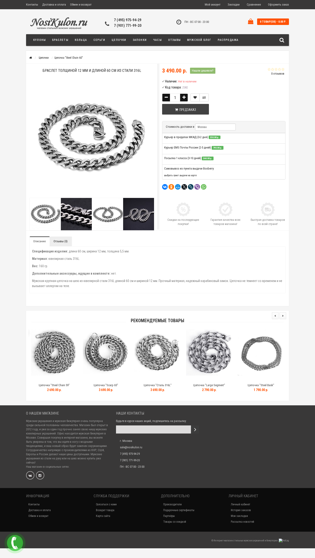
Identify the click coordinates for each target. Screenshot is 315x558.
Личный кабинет (240, 504)
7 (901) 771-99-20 (127, 25)
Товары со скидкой (174, 521)
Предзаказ (187, 110)
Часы (157, 40)
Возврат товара (105, 510)
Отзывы (174, 40)
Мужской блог (199, 40)
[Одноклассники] (171, 187)
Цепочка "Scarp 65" (105, 385)
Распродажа (228, 40)
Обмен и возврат (81, 4)
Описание (39, 241)
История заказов (241, 510)
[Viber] (197, 187)
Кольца (81, 40)
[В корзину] (42, 379)
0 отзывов (277, 73)
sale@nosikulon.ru (131, 447)
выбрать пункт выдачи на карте (180, 175)
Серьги (99, 40)
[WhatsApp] (203, 187)
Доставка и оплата (54, 4)
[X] (184, 187)
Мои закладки (239, 516)
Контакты (32, 4)
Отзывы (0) (60, 241)
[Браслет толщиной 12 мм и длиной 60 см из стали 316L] (45, 214)
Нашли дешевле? (203, 70)
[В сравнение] (204, 97)
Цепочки (119, 40)
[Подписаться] (195, 429)
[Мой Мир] (178, 187)
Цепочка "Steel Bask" (260, 385)
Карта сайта (103, 516)
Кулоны (39, 40)
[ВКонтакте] (165, 187)
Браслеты (60, 40)
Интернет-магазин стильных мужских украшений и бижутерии (246, 540)
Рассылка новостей (242, 521)
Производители (172, 504)
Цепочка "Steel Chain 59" (53, 385)
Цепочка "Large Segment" (208, 385)
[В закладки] (195, 97)
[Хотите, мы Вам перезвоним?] (15, 543)
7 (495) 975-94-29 (127, 20)
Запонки (140, 40)
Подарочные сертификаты (178, 510)
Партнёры (169, 516)
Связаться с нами (106, 504)
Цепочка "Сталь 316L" (156, 385)
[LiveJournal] (190, 187)
